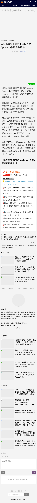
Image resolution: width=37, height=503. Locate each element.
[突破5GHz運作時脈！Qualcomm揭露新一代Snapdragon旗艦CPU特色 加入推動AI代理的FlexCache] (7, 403)
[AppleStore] (25, 491)
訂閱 (26, 495)
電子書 (25, 288)
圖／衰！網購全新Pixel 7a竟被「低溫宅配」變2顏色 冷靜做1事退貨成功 (25, 364)
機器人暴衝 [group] (30, 10)
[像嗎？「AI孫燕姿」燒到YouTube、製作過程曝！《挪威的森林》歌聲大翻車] (7, 353)
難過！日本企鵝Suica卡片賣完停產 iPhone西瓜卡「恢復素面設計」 (25, 259)
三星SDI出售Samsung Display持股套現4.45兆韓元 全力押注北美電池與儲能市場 (25, 433)
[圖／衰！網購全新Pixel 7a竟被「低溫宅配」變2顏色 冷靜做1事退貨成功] (7, 365)
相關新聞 (4, 385)
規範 (3, 472)
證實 (10, 88)
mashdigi (24, 160)
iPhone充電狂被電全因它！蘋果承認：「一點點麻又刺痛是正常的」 (25, 374)
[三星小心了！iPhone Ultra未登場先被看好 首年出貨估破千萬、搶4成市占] (7, 270)
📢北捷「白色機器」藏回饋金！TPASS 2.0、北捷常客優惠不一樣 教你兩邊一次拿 (18, 206)
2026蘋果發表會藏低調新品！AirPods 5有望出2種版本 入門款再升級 (25, 279)
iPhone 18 (5, 252)
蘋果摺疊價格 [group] (17, 10)
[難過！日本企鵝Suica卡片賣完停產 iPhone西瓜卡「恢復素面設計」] (7, 260)
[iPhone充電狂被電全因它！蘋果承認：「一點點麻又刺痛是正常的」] (7, 375)
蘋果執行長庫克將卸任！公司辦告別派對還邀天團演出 (25, 411)
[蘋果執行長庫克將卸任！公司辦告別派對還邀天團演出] (7, 413)
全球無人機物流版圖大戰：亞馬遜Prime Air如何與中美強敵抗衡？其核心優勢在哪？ (25, 443)
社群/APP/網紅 (25, 5)
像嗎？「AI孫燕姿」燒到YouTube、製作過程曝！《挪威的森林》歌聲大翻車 (25, 352)
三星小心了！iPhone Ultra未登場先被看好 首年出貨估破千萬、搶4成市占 (25, 269)
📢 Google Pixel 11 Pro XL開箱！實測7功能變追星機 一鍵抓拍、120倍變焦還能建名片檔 (18, 190)
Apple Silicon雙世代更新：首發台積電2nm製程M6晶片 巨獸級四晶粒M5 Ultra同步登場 (25, 392)
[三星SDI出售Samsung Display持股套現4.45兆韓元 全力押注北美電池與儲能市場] (7, 434)
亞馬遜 (18, 288)
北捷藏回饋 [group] (6, 10)
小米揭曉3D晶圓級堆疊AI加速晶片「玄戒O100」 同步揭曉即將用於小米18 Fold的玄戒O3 (25, 423)
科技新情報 (11, 40)
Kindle (32, 288)
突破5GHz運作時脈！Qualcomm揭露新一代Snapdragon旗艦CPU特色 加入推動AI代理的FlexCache (25, 402)
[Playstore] (22, 491)
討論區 (3, 453)
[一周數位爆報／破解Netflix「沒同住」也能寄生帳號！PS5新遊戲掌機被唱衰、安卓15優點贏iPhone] (7, 343)
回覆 (34, 472)
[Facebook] (12, 491)
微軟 (3, 288)
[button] (33, 2)
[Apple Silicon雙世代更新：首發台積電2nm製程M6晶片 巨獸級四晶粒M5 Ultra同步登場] (7, 393)
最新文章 (5, 5)
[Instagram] (15, 491)
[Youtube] (31, 2)
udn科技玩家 (4, 40)
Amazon (10, 288)
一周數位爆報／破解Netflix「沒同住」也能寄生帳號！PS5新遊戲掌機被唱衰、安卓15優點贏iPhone (25, 342)
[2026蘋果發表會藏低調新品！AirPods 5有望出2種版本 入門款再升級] (7, 280)
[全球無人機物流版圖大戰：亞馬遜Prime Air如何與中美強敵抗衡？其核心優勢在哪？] (7, 444)
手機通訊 (14, 5)
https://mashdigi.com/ (8, 325)
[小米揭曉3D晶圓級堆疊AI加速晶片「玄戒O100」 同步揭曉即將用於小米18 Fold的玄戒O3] (7, 424)
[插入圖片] (29, 472)
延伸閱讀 (4, 336)
